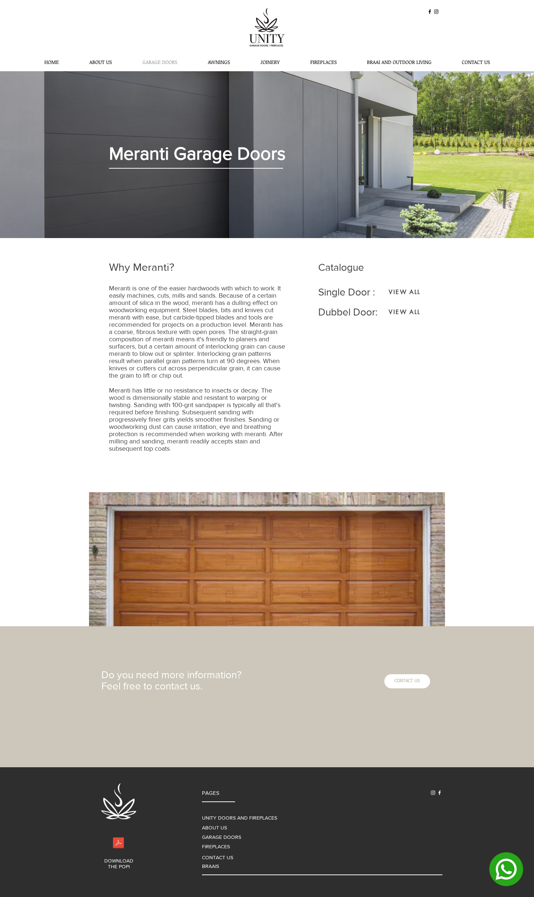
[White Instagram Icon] (433, 793)
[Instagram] (436, 12)
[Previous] (40, 154)
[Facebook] (430, 12)
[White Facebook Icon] (439, 793)
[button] (267, 559)
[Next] (493, 154)
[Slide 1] (267, 223)
